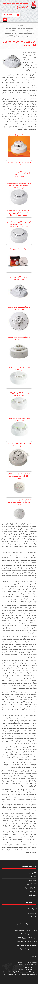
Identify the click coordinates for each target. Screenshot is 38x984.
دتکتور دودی (32, 873)
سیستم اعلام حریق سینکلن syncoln (25, 945)
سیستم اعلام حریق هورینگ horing (25, 949)
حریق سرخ (19, 25)
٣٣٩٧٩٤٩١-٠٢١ (8, 15)
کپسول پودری (32, 913)
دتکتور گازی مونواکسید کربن (27, 888)
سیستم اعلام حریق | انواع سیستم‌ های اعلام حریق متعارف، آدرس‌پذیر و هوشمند (18, 29)
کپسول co (33, 916)
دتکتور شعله (32, 895)
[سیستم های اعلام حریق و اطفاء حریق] (32, 5)
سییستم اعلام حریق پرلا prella (27, 938)
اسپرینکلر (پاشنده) (30, 909)
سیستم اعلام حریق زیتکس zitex (26, 941)
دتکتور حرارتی (32, 876)
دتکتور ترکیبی (32, 880)
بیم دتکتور (33, 891)
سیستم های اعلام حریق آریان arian (25, 930)
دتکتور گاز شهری (31, 884)
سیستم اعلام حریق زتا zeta (28, 934)
